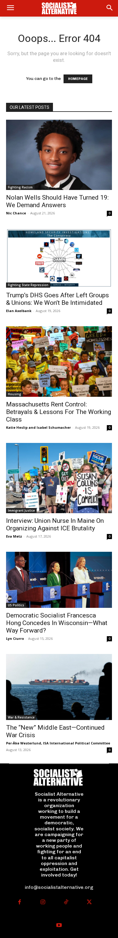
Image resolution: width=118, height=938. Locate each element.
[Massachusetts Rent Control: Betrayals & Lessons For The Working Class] (59, 361)
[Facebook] (19, 902)
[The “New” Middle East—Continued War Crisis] (59, 687)
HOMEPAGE (78, 79)
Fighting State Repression (28, 285)
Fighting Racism (20, 187)
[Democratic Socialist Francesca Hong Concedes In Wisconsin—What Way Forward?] (59, 580)
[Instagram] (43, 902)
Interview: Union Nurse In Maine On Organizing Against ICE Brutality (55, 524)
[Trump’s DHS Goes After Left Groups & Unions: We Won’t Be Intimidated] (59, 258)
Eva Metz (14, 536)
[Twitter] (89, 902)
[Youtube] (59, 926)
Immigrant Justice (21, 510)
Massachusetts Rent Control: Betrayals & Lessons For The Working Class (58, 412)
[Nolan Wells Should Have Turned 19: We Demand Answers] (59, 155)
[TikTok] (66, 902)
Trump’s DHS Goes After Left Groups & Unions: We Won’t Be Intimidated (57, 299)
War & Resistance (21, 717)
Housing (14, 394)
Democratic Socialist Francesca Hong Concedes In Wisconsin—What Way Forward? (56, 623)
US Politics (16, 605)
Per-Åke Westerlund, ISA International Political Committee (58, 743)
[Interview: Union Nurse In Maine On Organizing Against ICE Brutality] (59, 478)
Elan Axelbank (18, 310)
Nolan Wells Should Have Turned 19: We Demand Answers (57, 201)
